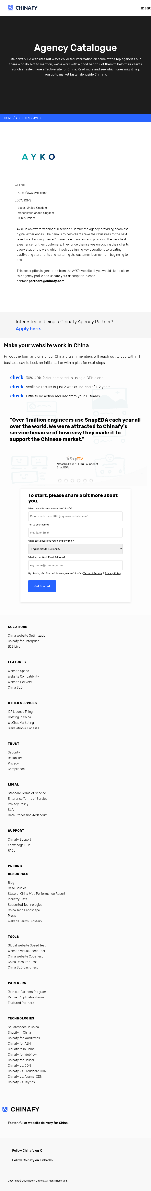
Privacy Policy (113, 573)
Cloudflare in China (21, 1049)
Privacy (13, 763)
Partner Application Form (26, 997)
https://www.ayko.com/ (32, 193)
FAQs (11, 850)
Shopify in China (19, 1032)
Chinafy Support (19, 839)
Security (14, 752)
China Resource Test (22, 962)
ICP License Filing (20, 712)
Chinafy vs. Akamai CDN (25, 1076)
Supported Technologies (25, 905)
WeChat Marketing (21, 723)
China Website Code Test (25, 956)
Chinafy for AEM (19, 1043)
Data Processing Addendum (28, 815)
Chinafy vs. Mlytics (21, 1082)
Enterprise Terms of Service (28, 798)
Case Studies (17, 888)
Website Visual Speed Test (26, 951)
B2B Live (14, 646)
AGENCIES (23, 118)
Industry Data (17, 899)
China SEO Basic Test (23, 967)
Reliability (15, 758)
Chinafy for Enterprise (23, 641)
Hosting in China (19, 717)
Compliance (16, 769)
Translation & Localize (23, 728)
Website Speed (18, 671)
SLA (11, 810)
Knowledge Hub (19, 845)
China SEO (15, 687)
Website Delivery (20, 682)
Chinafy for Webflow (22, 1054)
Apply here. (28, 328)
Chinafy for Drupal (21, 1060)
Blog (11, 882)
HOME (8, 118)
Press (12, 916)
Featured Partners (21, 1003)
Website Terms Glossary (25, 921)
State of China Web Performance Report (36, 894)
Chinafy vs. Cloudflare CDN (27, 1071)
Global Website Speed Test (27, 945)
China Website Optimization (27, 635)
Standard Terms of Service (27, 793)
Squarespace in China (23, 1027)
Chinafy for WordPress (24, 1038)
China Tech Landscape (24, 910)
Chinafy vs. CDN (19, 1065)
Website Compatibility (23, 676)
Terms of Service (92, 573)
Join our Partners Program (27, 992)
